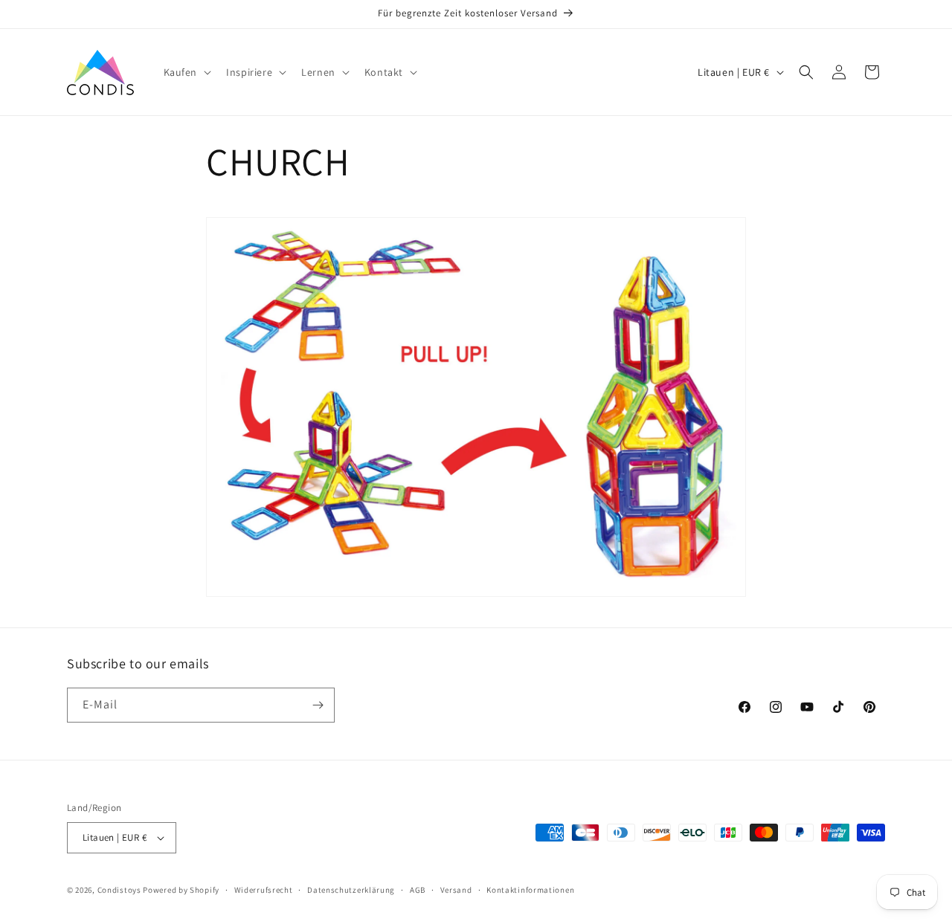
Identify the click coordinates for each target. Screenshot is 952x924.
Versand (456, 890)
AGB (417, 890)
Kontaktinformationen (530, 890)
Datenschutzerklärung (351, 890)
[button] (186, 72)
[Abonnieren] (317, 705)
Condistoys (119, 890)
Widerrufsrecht (263, 890)
